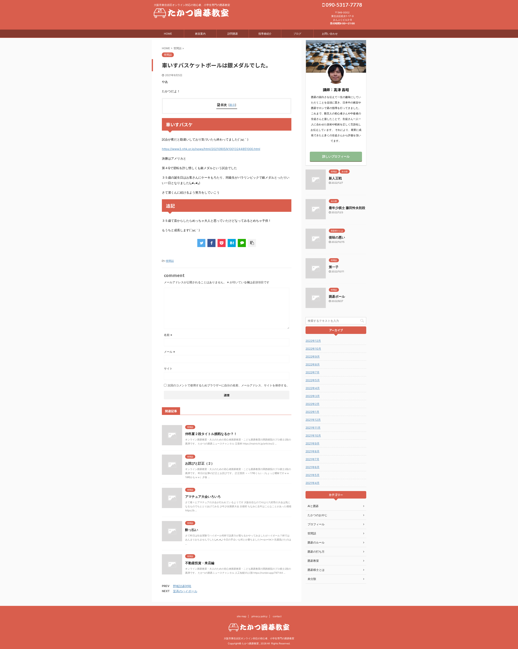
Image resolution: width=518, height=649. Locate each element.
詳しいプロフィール (336, 156)
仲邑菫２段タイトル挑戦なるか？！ (211, 434)
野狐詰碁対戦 (182, 586)
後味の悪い (337, 237)
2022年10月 (313, 348)
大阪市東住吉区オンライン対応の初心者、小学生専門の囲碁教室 (259, 638)
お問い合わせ (330, 33)
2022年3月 (313, 396)
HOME (168, 33)
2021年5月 (313, 475)
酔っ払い (191, 530)
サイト (168, 368)
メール (169, 351)
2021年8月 (313, 451)
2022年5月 (313, 380)
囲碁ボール (337, 296)
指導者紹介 (265, 33)
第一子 (334, 267)
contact (277, 616)
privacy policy (259, 616)
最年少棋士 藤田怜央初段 (347, 208)
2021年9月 (313, 443)
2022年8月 (313, 364)
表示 (232, 105)
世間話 (170, 260)
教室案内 (200, 33)
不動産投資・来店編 (199, 563)
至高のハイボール (185, 591)
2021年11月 (313, 427)
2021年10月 (313, 435)
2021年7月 (312, 459)
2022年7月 (313, 372)
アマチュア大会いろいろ (203, 496)
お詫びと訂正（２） (199, 463)
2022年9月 (313, 356)
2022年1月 (312, 411)
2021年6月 (313, 467)
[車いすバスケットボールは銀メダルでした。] (232, 243)
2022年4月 (313, 388)
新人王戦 (335, 178)
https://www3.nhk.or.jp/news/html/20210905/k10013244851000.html (211, 149)
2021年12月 (313, 419)
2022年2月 (313, 404)
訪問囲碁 (232, 33)
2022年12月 (313, 340)
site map (241, 616)
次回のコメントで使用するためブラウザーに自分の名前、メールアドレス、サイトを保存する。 (228, 385)
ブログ (297, 33)
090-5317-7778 (343, 5)
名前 (168, 335)
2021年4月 (313, 483)
